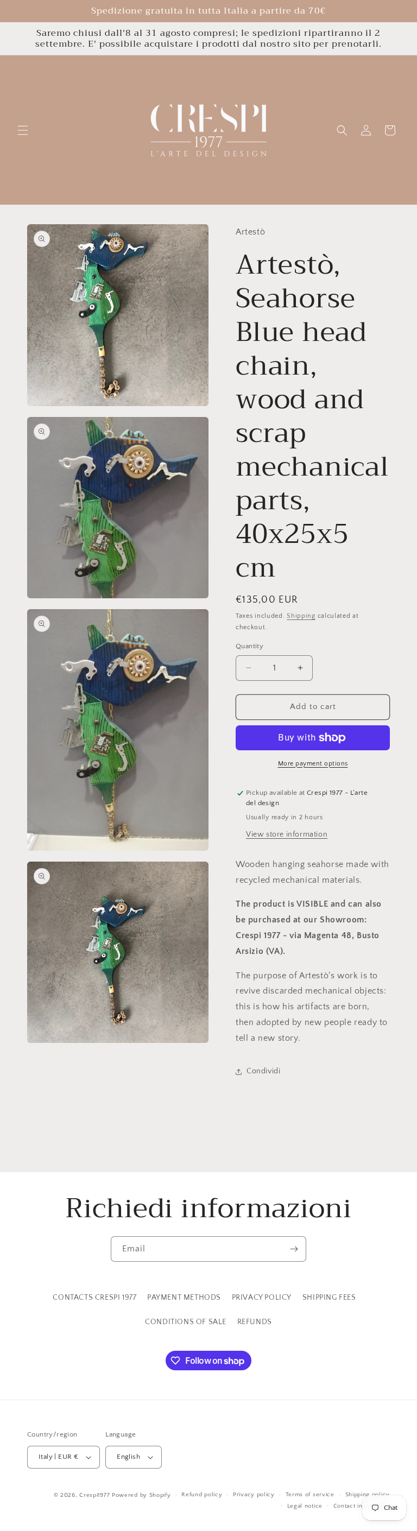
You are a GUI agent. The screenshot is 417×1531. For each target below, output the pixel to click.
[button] (23, 130)
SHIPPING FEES (329, 1297)
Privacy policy (254, 1494)
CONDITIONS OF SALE (185, 1322)
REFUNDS (254, 1322)
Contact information (361, 1506)
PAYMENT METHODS (184, 1297)
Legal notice (305, 1506)
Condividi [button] (263, 1071)
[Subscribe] (294, 1249)
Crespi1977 (94, 1495)
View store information (286, 834)
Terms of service (310, 1494)
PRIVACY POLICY (262, 1297)
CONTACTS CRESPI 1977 (94, 1297)
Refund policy (201, 1494)
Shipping (301, 615)
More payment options (313, 763)
